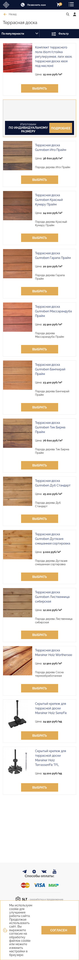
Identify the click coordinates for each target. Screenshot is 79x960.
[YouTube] (55, 871)
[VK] (44, 872)
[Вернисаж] (7, 5)
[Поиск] (67, 14)
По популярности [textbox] (13, 33)
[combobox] (20, 33)
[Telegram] (24, 872)
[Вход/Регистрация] (74, 14)
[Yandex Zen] (34, 872)
